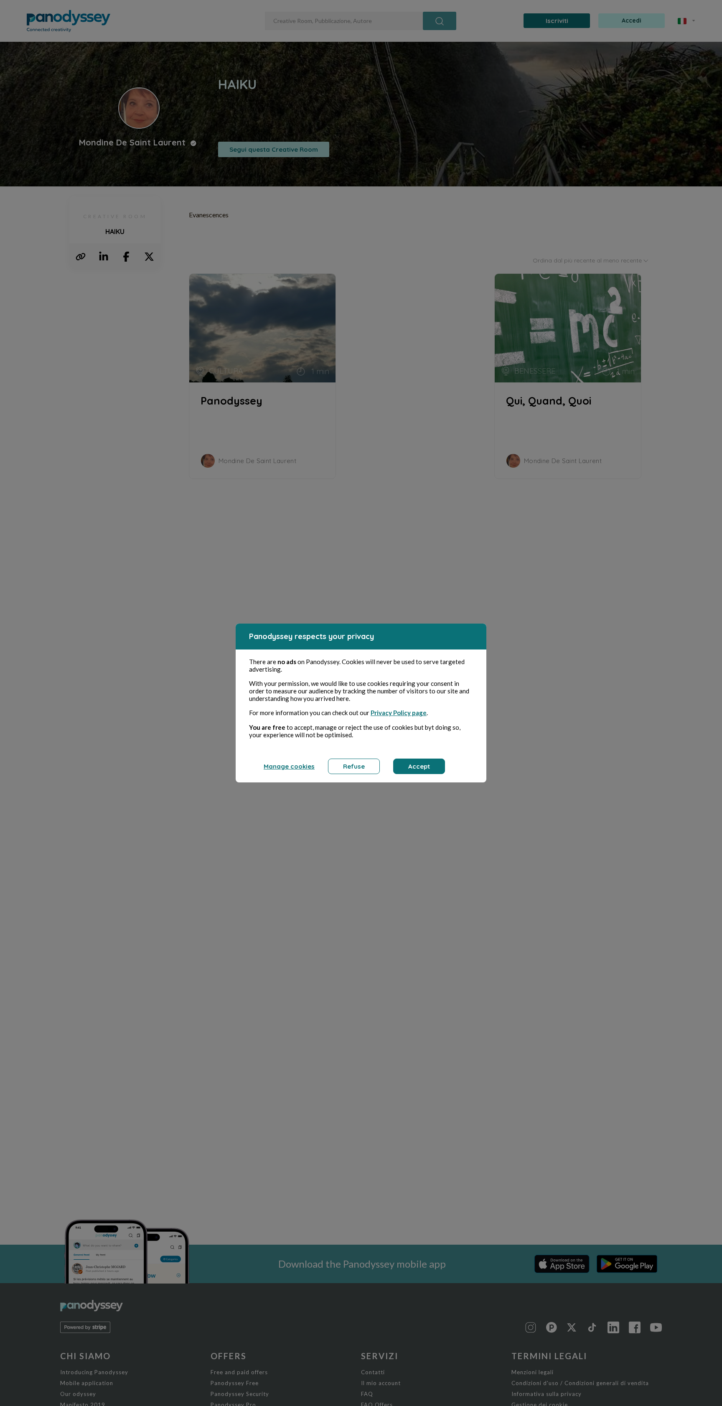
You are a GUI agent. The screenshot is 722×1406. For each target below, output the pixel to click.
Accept (419, 766)
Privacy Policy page (399, 712)
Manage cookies (289, 766)
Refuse (354, 766)
